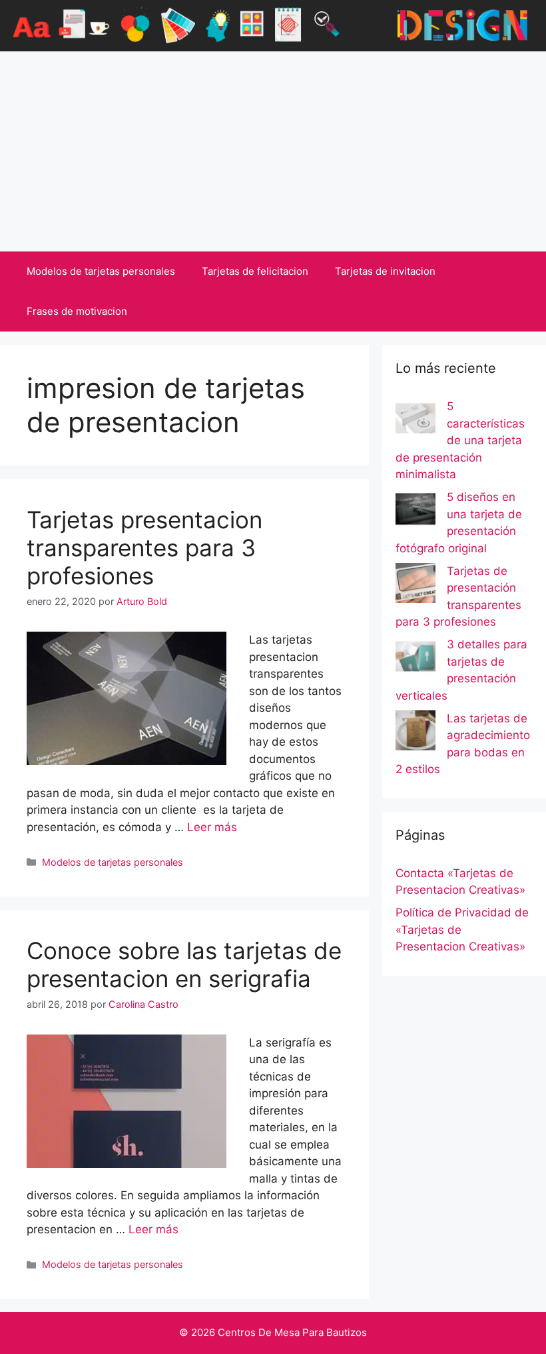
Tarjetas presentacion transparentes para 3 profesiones (144, 548)
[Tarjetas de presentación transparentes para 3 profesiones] (415, 585)
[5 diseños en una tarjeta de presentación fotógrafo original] (415, 511)
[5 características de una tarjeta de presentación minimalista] (415, 421)
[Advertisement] (273, 151)
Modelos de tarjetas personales (101, 271)
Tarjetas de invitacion (385, 271)
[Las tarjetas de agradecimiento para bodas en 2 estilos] (415, 733)
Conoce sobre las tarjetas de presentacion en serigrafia (184, 964)
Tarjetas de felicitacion (255, 271)
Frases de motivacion (77, 311)
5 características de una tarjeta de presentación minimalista (460, 440)
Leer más (212, 827)
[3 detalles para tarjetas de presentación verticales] (415, 659)
